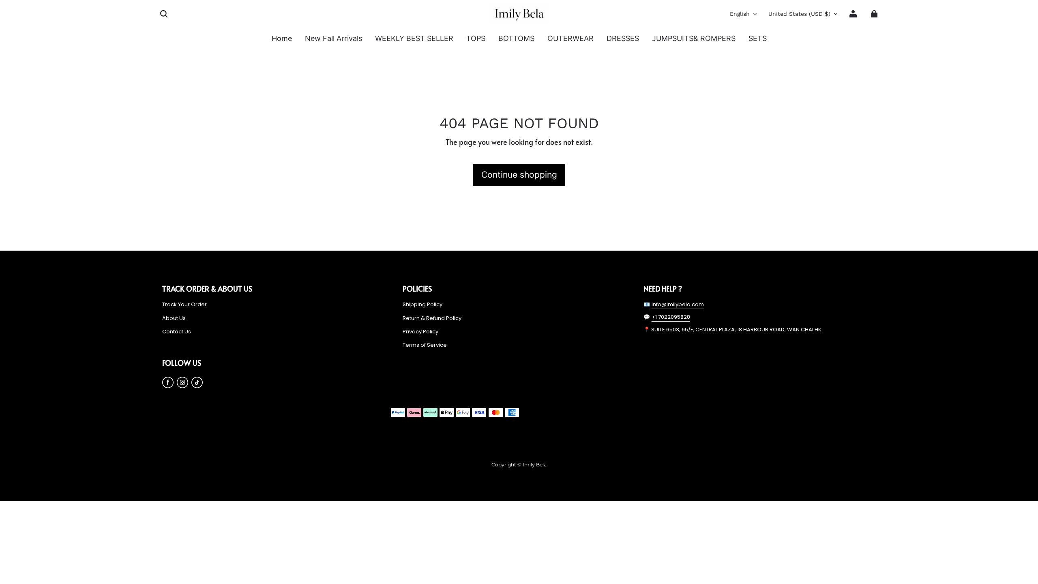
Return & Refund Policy (432, 318)
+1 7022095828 (671, 317)
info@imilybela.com (678, 304)
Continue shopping (519, 175)
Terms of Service (425, 345)
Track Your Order (184, 304)
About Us (174, 318)
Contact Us (176, 331)
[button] (163, 13)
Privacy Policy (420, 331)
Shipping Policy (422, 304)
